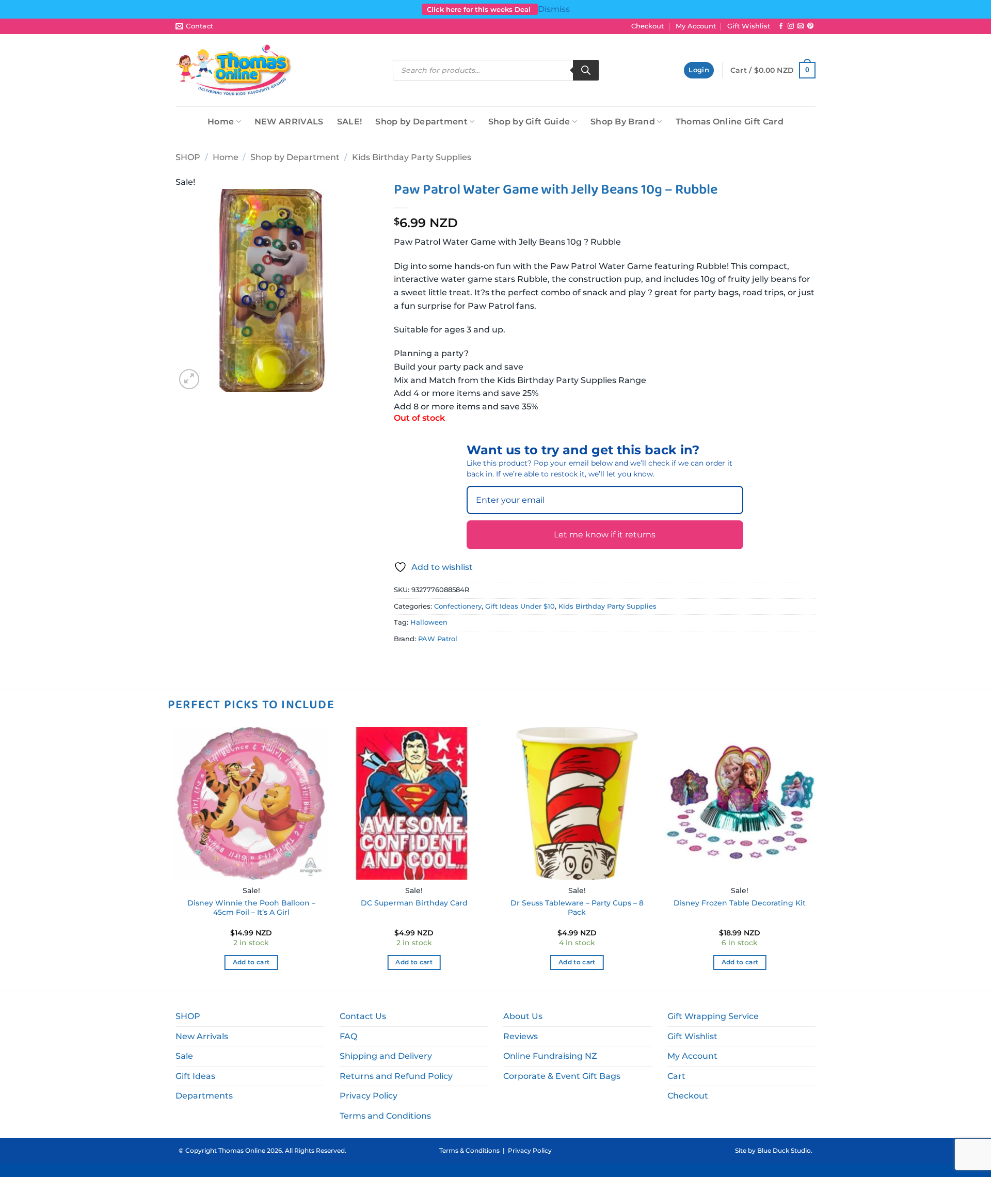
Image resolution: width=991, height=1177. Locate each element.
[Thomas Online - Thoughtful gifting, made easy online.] (234, 70)
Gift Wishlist (748, 26)
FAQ (348, 1036)
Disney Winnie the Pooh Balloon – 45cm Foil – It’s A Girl (251, 907)
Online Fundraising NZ (550, 1056)
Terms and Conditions (385, 1116)
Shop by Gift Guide (529, 121)
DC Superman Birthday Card (414, 903)
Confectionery (458, 606)
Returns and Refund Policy (396, 1076)
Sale (184, 1056)
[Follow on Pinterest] (810, 26)
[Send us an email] (800, 26)
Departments (204, 1096)
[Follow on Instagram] (791, 26)
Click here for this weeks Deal (480, 9)
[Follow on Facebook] (781, 26)
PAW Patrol (437, 639)
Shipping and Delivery (386, 1056)
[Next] (815, 858)
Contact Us (363, 1016)
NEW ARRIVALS (289, 121)
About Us (522, 1016)
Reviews (520, 1036)
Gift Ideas (195, 1076)
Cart (676, 1076)
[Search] (586, 70)
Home (220, 121)
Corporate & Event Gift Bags (561, 1076)
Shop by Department (421, 121)
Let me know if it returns (605, 534)
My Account (696, 26)
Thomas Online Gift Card (730, 121)
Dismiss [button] (554, 9)
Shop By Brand (622, 121)
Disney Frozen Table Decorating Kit (740, 903)
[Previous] (175, 858)
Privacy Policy (368, 1096)
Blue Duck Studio (784, 1150)
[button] (699, 70)
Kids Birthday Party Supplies (411, 157)
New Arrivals (201, 1036)
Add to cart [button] (251, 962)
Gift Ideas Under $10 (520, 606)
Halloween (428, 622)
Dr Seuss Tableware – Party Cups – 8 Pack (577, 907)
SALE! (349, 121)
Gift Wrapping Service (713, 1016)
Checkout (647, 26)
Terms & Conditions (469, 1150)
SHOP (187, 157)
